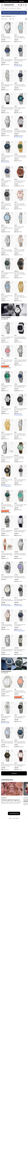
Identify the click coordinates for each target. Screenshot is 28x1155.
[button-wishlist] (23, 5)
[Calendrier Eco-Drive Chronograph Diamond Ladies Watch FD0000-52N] (25, 563)
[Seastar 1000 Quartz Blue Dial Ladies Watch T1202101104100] (12, 142)
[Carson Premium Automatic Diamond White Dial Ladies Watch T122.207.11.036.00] (25, 346)
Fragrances (4, 797)
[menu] (2, 5)
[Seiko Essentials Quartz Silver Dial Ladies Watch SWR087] (25, 420)
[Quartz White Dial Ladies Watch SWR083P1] (12, 71)
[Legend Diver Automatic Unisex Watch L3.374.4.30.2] (12, 466)
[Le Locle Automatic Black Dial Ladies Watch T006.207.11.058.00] (25, 586)
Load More (14, 773)
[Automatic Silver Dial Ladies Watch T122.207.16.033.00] (12, 395)
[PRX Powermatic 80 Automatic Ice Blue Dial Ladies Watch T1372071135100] (25, 23)
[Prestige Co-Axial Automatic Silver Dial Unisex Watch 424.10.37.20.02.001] (12, 23)
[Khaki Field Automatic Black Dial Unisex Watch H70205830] (25, 259)
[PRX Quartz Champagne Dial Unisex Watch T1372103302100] (12, 420)
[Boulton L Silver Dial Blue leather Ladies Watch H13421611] (25, 517)
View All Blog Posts (14, 813)
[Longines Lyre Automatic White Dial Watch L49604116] (12, 677)
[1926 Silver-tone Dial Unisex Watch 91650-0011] (12, 586)
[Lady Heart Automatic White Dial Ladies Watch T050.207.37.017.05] (25, 190)
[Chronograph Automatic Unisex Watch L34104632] (25, 117)
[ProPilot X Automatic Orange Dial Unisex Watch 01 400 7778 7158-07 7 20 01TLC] (25, 677)
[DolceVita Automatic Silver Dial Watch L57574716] (12, 636)
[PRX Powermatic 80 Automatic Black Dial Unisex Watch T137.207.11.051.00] (12, 190)
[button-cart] (26, 5)
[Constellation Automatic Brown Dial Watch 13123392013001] (25, 167)
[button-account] (21, 5)
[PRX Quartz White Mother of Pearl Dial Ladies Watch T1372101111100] (12, 728)
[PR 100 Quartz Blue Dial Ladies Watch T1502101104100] (25, 611)
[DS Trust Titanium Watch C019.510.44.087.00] (12, 517)
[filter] (26, 19)
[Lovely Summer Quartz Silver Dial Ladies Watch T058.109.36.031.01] (12, 540)
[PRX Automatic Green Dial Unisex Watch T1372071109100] (12, 259)
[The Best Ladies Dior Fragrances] (12, 789)
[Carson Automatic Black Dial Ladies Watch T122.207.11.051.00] (25, 703)
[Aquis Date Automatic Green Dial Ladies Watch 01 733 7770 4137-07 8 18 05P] (12, 491)
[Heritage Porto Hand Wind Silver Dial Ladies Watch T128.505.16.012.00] (12, 94)
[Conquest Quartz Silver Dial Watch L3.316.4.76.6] (12, 117)
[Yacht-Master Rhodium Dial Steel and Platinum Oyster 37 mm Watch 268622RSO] (12, 563)
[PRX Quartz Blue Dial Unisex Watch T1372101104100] (12, 167)
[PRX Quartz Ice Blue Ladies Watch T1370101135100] (25, 213)
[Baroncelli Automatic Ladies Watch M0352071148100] (12, 703)
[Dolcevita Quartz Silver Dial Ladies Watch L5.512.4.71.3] (25, 636)
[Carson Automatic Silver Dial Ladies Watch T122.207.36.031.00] (25, 751)
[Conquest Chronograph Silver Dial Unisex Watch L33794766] (25, 540)
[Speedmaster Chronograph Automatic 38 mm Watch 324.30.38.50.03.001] (12, 213)
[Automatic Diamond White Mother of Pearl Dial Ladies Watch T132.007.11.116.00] (12, 443)
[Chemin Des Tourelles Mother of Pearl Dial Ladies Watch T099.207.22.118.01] (25, 236)
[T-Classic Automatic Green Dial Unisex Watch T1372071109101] (25, 491)
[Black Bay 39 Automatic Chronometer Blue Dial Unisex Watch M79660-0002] (25, 728)
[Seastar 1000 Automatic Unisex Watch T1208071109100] (25, 94)
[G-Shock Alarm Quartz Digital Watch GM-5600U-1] (25, 323)
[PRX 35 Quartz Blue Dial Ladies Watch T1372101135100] (12, 282)
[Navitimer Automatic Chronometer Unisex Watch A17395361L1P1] (25, 443)
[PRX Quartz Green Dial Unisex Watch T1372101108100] (12, 372)
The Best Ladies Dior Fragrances (10, 800)
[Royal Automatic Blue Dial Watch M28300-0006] (25, 372)
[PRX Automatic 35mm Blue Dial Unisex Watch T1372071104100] (25, 46)
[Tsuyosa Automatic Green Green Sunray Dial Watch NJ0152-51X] (25, 142)
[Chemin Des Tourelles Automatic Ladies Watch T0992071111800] (12, 236)
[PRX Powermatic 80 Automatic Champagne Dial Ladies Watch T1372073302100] (25, 282)
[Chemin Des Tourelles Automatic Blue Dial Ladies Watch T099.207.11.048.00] (25, 71)
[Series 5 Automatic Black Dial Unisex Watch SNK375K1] (25, 466)
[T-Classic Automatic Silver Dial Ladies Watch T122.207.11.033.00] (12, 323)
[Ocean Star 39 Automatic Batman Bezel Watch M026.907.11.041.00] (12, 46)
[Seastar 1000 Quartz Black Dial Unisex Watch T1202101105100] (25, 395)
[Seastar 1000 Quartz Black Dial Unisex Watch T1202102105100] (12, 751)
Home (10, 818)
